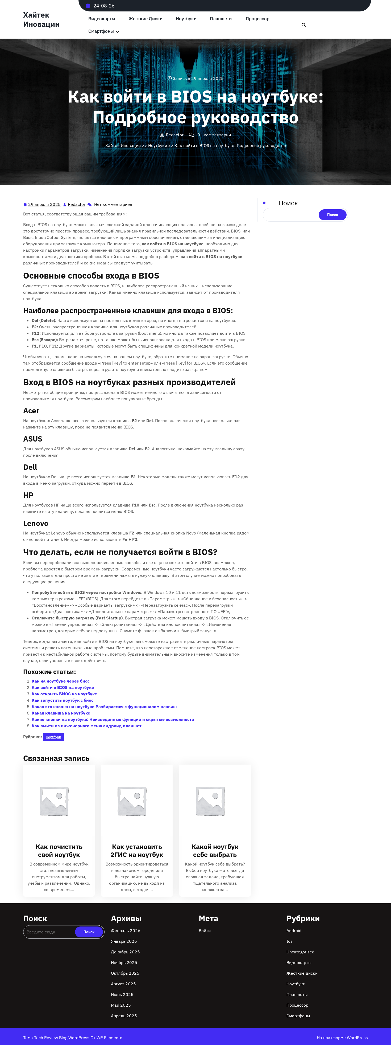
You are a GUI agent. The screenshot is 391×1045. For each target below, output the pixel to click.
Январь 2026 (124, 941)
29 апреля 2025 (44, 205)
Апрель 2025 (124, 1015)
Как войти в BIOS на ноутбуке (63, 687)
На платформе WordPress (342, 1037)
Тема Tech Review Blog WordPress (56, 1037)
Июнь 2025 (122, 994)
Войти (205, 930)
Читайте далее (57, 800)
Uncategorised (300, 951)
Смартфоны (101, 31)
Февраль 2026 (125, 930)
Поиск (288, 202)
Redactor (77, 204)
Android (293, 930)
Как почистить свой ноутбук (59, 850)
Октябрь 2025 (125, 973)
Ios (289, 941)
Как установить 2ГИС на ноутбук (136, 850)
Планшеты (221, 19)
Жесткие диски (145, 19)
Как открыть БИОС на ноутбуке (64, 693)
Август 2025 (123, 983)
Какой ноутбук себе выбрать (215, 850)
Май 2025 (121, 1005)
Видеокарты (101, 19)
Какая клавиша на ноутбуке (61, 713)
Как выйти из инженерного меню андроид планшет (87, 725)
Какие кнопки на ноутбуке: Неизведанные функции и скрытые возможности (113, 719)
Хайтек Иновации (41, 19)
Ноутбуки (186, 19)
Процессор (257, 19)
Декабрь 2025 (125, 951)
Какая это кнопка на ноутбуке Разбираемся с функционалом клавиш (104, 706)
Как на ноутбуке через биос (61, 681)
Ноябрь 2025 (124, 962)
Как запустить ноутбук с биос (62, 700)
